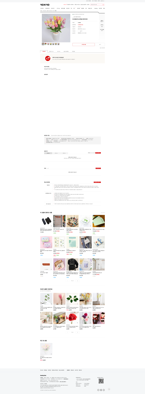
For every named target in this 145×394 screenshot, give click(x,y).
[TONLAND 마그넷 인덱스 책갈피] (46, 267)
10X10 (44, 5)
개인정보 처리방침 (55, 370)
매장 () (64, 153)
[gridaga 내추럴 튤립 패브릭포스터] (99, 267)
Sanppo (54, 249)
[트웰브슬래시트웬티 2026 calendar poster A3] (59, 224)
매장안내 (80, 370)
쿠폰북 (85, 386)
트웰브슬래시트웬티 (56, 228)
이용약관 (49, 370)
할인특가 (84, 4)
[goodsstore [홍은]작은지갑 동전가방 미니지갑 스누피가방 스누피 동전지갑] (59, 268)
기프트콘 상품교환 (86, 383)
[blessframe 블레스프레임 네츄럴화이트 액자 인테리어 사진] (86, 224)
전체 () (48, 153)
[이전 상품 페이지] (67, 281)
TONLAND (42, 271)
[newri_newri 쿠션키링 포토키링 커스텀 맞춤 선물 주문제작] (72, 225)
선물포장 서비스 (78, 384)
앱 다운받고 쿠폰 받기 (100, 377)
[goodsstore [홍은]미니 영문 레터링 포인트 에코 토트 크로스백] (86, 246)
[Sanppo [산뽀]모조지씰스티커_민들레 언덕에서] (59, 246)
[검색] (103, 5)
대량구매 (68, 4)
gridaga (94, 271)
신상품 (81, 4)
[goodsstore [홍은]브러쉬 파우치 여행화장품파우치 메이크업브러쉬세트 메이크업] (46, 224)
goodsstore (42, 228)
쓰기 (102, 26)
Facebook (102, 48)
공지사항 (76, 370)
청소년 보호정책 (61, 370)
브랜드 (88, 4)
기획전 (75, 4)
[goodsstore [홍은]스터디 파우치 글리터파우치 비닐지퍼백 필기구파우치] (86, 268)
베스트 (78, 4)
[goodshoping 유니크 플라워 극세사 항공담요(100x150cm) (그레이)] (99, 246)
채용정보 (45, 370)
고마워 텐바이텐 (78, 386)
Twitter (100, 48)
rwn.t (94, 228)
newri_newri (68, 228)
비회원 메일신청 (86, 384)
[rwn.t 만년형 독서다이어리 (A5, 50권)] (99, 225)
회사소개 (41, 370)
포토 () (56, 153)
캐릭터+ (72, 4)
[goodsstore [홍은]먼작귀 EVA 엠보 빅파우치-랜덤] (46, 246)
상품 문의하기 (98, 168)
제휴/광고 (72, 370)
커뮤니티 (65, 4)
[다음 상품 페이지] (78, 281)
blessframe (82, 228)
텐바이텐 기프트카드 (79, 383)
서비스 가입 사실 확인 (63, 381)
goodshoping (95, 249)
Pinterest (104, 48)
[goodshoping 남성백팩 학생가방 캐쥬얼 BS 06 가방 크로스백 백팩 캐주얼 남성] (72, 268)
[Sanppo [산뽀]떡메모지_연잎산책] (72, 245)
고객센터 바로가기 (78, 377)
